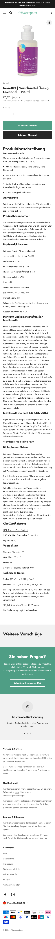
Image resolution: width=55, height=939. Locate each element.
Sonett (6, 82)
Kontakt (6, 879)
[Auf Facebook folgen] (5, 894)
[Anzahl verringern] (7, 114)
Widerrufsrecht (10, 874)
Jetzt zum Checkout (27, 135)
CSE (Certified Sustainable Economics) (20, 535)
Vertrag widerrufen (11, 884)
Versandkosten (18, 100)
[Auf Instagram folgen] (13, 894)
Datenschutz (8, 858)
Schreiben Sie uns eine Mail (27, 682)
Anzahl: (6, 107)
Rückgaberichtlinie (11, 869)
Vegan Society (9, 540)
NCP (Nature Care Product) (15, 530)
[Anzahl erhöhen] (19, 114)
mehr (17, 792)
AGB (5, 853)
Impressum (8, 863)
